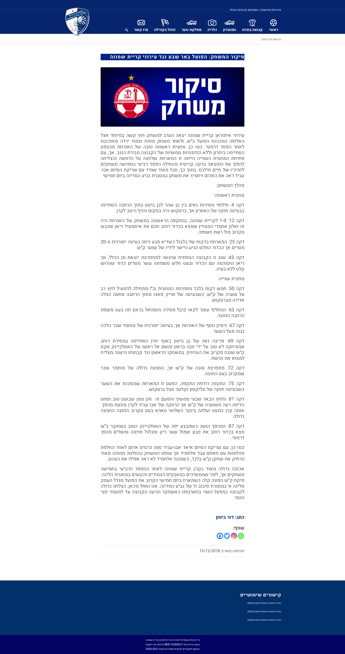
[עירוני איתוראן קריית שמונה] (77, 22)
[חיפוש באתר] (126, 23)
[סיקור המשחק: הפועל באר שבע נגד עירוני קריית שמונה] (172, 97)
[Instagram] (234, 536)
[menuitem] (270, 10)
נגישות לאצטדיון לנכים (188, 649)
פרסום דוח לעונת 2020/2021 (161, 649)
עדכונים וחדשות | (270, 10)
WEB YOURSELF (173, 644)
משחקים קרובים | (247, 10)
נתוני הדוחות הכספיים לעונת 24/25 (264, 603)
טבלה (233, 10)
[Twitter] (227, 536)
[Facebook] (220, 536)
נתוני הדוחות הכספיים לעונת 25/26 (264, 620)
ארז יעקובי (150, 644)
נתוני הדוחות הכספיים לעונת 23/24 (264, 611)
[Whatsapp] (241, 536)
